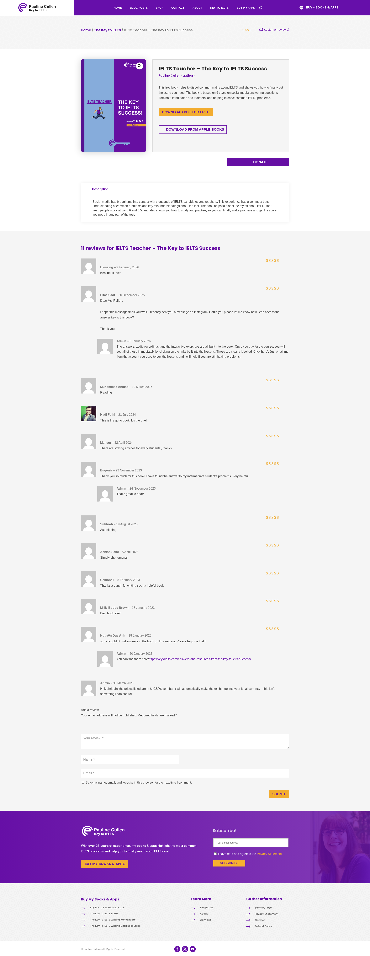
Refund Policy (263, 926)
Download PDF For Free (185, 112)
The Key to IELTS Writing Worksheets (112, 919)
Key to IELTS (219, 7)
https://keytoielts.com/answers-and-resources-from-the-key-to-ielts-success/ (200, 659)
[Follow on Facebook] (177, 949)
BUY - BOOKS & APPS (322, 7)
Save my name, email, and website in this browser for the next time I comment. (139, 782)
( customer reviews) (274, 29)
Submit (279, 794)
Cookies (260, 920)
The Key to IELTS (107, 30)
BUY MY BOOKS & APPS (104, 863)
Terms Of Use (263, 908)
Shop (159, 7)
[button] (139, 65)
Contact (177, 7)
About (197, 7)
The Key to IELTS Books (104, 913)
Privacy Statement (269, 854)
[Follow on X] (185, 949)
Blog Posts (139, 7)
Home (118, 7)
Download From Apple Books (195, 129)
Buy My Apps (246, 7)
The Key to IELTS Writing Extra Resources (115, 926)
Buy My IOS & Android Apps (107, 907)
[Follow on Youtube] (193, 949)
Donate (260, 162)
